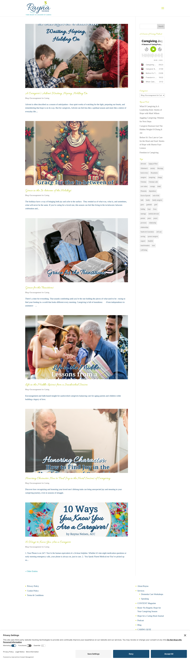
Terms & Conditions (35, 595)
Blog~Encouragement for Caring (37, 98)
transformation (145, 245)
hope (149, 209)
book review (144, 173)
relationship (152, 223)
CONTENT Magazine (146, 603)
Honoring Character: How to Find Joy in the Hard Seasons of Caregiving (67, 478)
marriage (143, 214)
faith (142, 200)
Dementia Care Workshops (152, 594)
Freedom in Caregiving (149, 152)
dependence (152, 191)
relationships (144, 227)
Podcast (140, 620)
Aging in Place (153, 164)
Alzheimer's (144, 168)
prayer (155, 218)
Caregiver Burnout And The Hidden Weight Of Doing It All (151, 129)
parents (143, 218)
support (143, 241)
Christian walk (153, 182)
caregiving (152, 177)
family (148, 200)
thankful (150, 241)
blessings (160, 168)
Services (140, 591)
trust (153, 245)
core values (144, 186)
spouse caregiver (153, 236)
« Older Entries (31, 571)
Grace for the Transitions (39, 288)
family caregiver (157, 200)
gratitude (149, 204)
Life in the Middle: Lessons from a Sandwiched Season (56, 385)
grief (155, 204)
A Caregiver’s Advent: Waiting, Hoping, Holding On (56, 93)
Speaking (145, 599)
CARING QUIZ (144, 629)
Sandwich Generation (147, 232)
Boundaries (154, 173)
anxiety (152, 168)
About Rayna (142, 586)
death (159, 186)
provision (143, 223)
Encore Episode (145, 195)
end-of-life (156, 195)
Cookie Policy (33, 591)
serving (143, 236)
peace (149, 218)
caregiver (143, 177)
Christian (143, 182)
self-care (159, 232)
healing (143, 209)
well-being (144, 250)
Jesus (155, 209)
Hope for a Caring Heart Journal (150, 616)
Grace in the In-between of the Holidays (48, 190)
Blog (139, 625)
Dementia (143, 191)
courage (152, 186)
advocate (143, 164)
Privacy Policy (33, 586)
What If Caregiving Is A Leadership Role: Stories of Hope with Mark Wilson (151, 109)
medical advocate (154, 214)
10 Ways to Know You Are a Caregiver (48, 542)
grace (142, 204)
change (160, 177)
